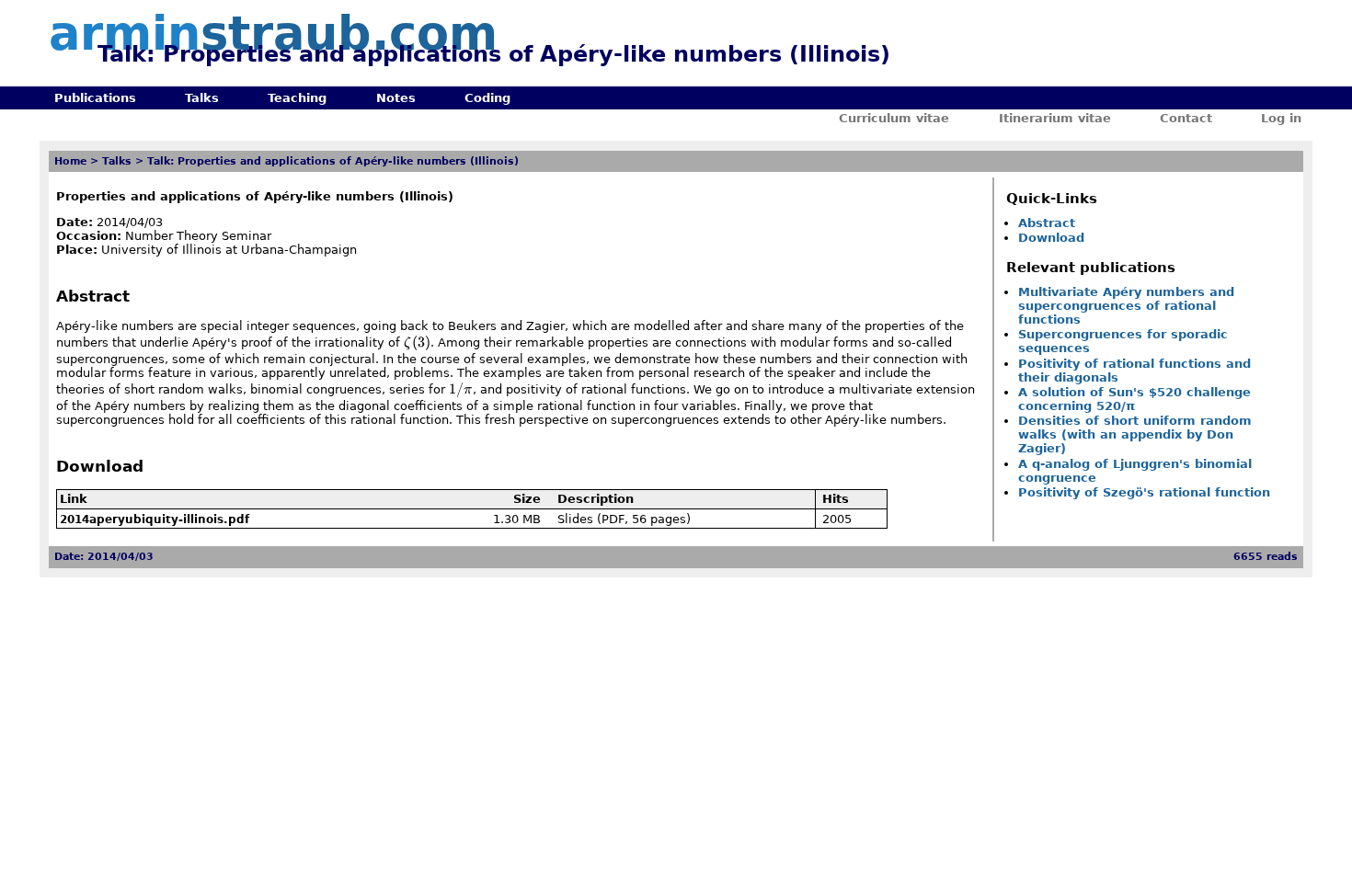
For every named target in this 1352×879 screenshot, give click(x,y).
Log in (1281, 118)
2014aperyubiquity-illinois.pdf (154, 519)
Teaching (297, 98)
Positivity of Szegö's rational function (1144, 492)
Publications (95, 98)
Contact (1186, 118)
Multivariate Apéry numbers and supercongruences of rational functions (1126, 305)
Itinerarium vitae (1055, 118)
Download (1051, 238)
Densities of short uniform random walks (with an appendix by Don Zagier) (1135, 434)
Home (70, 161)
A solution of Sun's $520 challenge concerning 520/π (1134, 399)
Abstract (1046, 223)
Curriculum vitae (894, 118)
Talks (202, 98)
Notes (396, 98)
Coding (487, 98)
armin (273, 33)
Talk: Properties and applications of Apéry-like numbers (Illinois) (333, 161)
